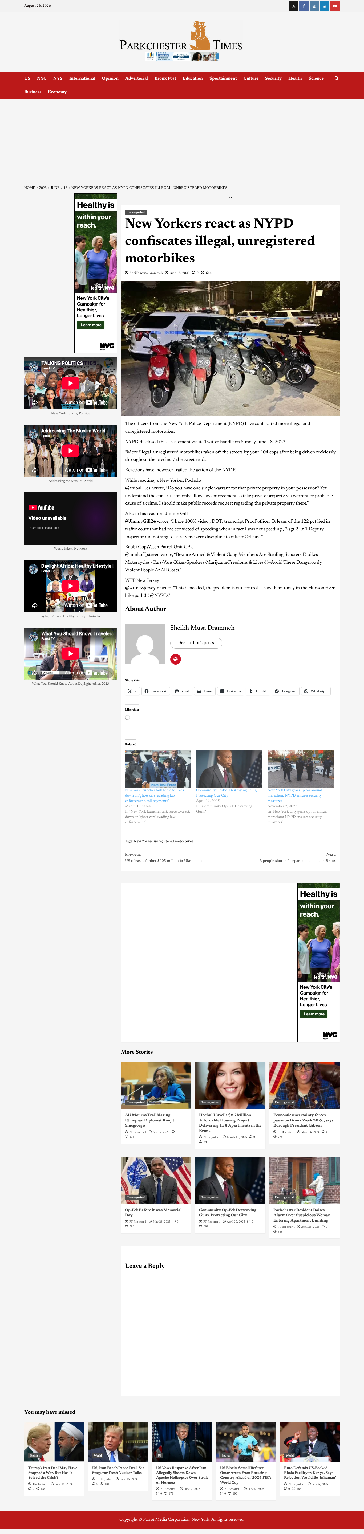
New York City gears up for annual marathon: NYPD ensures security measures (295, 796)
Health (295, 78)
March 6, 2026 (310, 1131)
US (27, 78)
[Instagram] (314, 6)
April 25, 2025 (310, 1226)
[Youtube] (335, 6)
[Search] (336, 78)
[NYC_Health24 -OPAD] (318, 962)
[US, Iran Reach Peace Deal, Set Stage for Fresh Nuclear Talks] (118, 1442)
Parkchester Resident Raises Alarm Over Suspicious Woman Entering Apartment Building (301, 1215)
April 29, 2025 (236, 1221)
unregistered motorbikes (173, 841)
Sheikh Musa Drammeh (146, 273)
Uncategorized (136, 212)
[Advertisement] (182, 139)
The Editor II (41, 1484)
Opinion (110, 78)
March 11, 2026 (237, 1137)
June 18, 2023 (180, 273)
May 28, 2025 (162, 1221)
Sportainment (223, 78)
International (82, 78)
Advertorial (136, 78)
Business (32, 92)
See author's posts (196, 643)
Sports (226, 1455)
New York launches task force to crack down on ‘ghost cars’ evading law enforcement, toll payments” (154, 796)
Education (193, 78)
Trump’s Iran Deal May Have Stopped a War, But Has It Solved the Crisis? (52, 1473)
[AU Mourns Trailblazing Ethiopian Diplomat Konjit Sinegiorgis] (156, 1085)
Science (316, 78)
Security (273, 78)
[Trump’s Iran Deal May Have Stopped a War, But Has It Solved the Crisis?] (54, 1442)
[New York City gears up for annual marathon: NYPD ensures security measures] (301, 769)
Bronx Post (165, 78)
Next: (298, 857)
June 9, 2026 (192, 1488)
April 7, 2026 (161, 1131)
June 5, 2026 (320, 1484)
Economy (57, 92)
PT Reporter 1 (138, 1131)
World (98, 1455)
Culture (251, 78)
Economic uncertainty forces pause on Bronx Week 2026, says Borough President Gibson (303, 1120)
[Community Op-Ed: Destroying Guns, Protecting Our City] (229, 769)
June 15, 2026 (64, 1484)
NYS (58, 78)
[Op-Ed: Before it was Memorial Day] (156, 1180)
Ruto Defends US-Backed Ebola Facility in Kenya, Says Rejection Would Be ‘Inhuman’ (310, 1473)
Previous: (164, 857)
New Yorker (143, 841)
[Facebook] (304, 6)
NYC (42, 78)
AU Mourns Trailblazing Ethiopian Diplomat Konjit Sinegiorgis (149, 1120)
